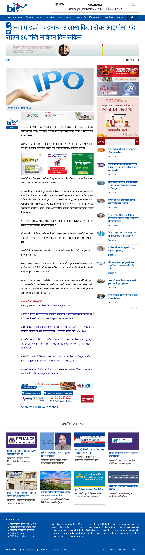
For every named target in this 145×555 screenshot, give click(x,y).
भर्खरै (131, 17)
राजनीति (50, 17)
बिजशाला (10, 127)
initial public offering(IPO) (32, 393)
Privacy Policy (28, 550)
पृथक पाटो (121, 17)
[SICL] (118, 79)
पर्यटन (68, 17)
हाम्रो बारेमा (13, 550)
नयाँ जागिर (81, 17)
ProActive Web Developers (127, 549)
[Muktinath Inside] (57, 164)
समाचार (16, 17)
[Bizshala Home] (8, 17)
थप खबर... (135, 308)
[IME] (118, 71)
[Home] (27, 8)
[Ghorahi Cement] (32, 164)
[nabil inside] (57, 116)
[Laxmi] (72, 50)
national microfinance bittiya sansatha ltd (59, 393)
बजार (39, 17)
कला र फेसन (108, 17)
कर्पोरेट (60, 17)
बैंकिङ (28, 17)
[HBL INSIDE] (118, 89)
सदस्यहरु (43, 550)
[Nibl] (57, 386)
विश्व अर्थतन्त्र (94, 17)
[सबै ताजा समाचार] (136, 142)
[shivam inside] (83, 164)
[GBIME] (57, 398)
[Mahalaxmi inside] (118, 118)
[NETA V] (95, 8)
